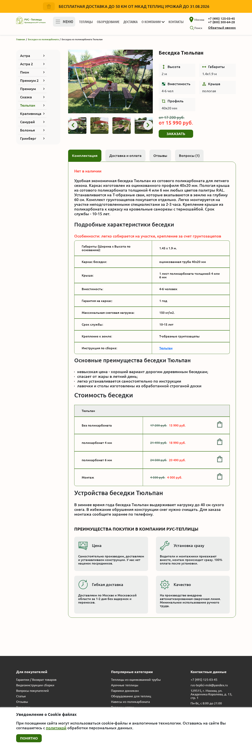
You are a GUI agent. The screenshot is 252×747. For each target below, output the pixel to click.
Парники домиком (125, 690)
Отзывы (22, 701)
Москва (199, 19)
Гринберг (28, 138)
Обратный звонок (222, 27)
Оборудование (108, 22)
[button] (73, 125)
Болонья (27, 130)
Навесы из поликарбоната (130, 701)
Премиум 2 (29, 80)
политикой (56, 728)
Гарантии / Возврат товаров (36, 679)
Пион (24, 72)
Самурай (27, 122)
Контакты (176, 22)
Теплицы (86, 22)
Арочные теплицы (124, 685)
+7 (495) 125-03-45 (221, 18)
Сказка (26, 97)
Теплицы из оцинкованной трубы (136, 679)
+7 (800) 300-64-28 (221, 22)
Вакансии (23, 707)
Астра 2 (26, 64)
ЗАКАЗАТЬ (176, 134)
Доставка (130, 22)
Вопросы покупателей (32, 690)
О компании (151, 22)
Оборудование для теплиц (131, 696)
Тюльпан (27, 105)
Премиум (28, 89)
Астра (25, 56)
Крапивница (30, 113)
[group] (110, 81)
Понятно (29, 738)
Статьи (21, 696)
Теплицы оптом (122, 707)
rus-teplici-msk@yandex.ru (209, 685)
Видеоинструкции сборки (35, 685)
